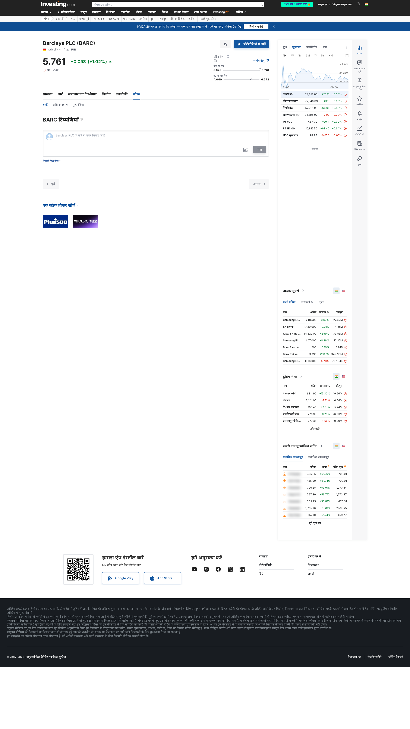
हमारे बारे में (314, 556)
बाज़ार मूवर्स (291, 291)
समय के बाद (98, 19)
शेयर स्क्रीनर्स (200, 12)
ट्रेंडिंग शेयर (290, 376)
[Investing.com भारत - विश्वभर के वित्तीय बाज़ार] (58, 4)
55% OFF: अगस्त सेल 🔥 (297, 4)
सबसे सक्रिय (289, 302)
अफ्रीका (192, 19)
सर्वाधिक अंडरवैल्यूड (293, 457)
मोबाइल (263, 556)
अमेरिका (143, 19)
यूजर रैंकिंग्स (78, 104)
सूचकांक (296, 47)
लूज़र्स (321, 302)
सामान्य (48, 94)
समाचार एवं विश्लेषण (82, 94)
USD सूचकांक (290, 135)
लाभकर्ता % (307, 302)
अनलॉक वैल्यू (258, 60)
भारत (73, 19)
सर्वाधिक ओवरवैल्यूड (318, 457)
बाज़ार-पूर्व (84, 19)
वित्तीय (106, 94)
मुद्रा (285, 47)
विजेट (262, 574)
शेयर (46, 19)
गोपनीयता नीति (374, 657)
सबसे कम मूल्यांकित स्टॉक (300, 446)
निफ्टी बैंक (288, 108)
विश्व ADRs (114, 19)
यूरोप (152, 19)
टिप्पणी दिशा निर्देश (51, 161)
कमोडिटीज (311, 47)
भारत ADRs (129, 19)
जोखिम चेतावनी (395, 657)
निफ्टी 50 (288, 94)
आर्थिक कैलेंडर (181, 12)
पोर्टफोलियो (265, 565)
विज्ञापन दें (313, 565)
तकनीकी (122, 94)
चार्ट (60, 94)
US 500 (287, 121)
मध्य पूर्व (162, 19)
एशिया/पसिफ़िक (177, 19)
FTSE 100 (289, 128)
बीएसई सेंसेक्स (290, 101)
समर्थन (311, 574)
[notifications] (358, 4)
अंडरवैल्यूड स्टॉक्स (207, 19)
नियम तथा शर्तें (354, 657)
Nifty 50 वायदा (291, 114)
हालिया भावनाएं (60, 104)
